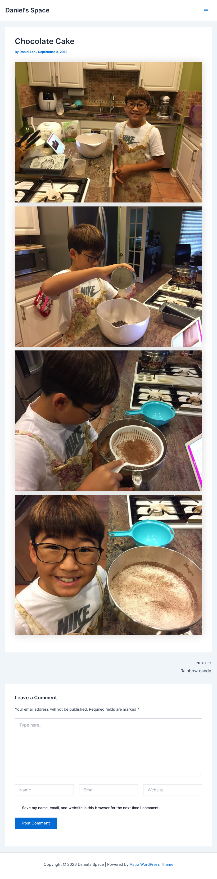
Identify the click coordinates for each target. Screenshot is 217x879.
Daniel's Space (27, 10)
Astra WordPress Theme (151, 864)
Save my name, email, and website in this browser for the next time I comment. (91, 807)
